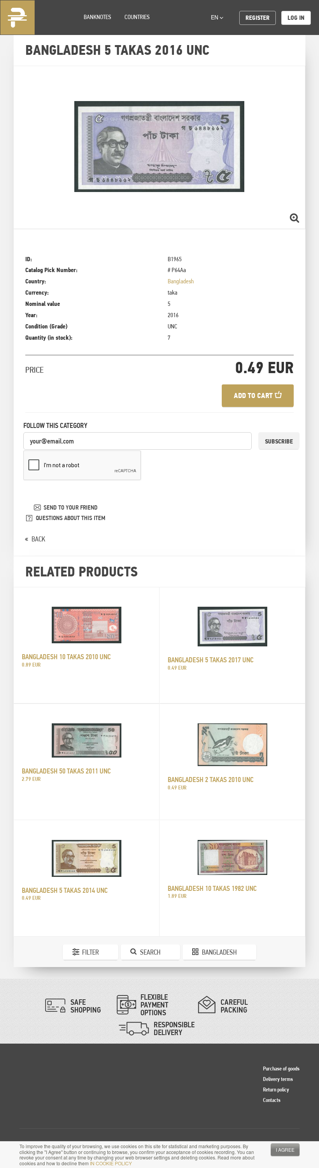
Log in (296, 17)
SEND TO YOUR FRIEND (71, 507)
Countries (137, 17)
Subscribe (279, 441)
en (215, 17)
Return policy (276, 1089)
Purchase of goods (281, 1068)
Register (257, 17)
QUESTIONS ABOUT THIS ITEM (70, 518)
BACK (38, 539)
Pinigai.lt (17, 17)
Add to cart (254, 395)
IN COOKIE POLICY (111, 1163)
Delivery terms (278, 1079)
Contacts (271, 1100)
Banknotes (97, 17)
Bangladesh (181, 281)
